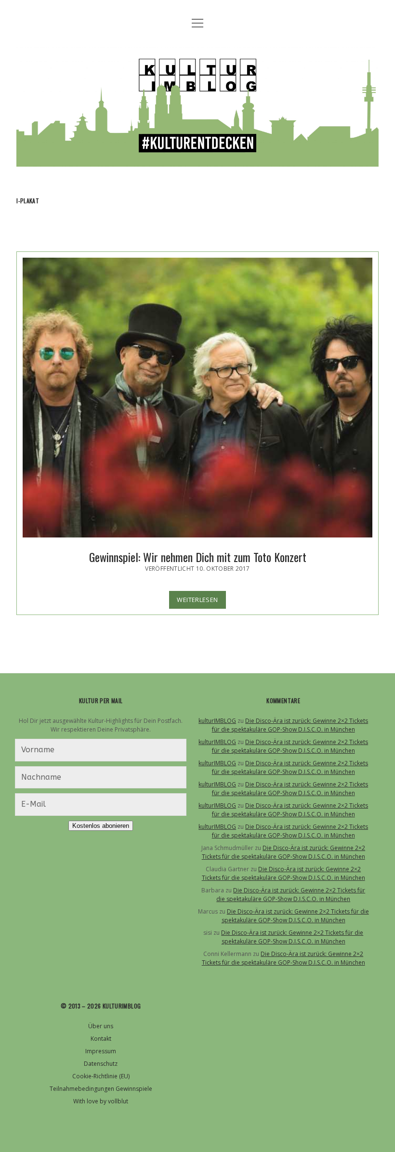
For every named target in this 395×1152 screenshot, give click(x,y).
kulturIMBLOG (217, 721)
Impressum (100, 1051)
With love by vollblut (100, 1101)
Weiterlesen (201, 602)
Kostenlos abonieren (100, 825)
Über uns (100, 1026)
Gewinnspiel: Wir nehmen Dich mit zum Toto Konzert (197, 397)
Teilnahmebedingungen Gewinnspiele (101, 1089)
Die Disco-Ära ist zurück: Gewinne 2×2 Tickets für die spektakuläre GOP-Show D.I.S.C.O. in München (290, 725)
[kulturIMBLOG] (197, 157)
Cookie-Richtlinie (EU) (101, 1076)
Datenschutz (101, 1064)
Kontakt (101, 1038)
